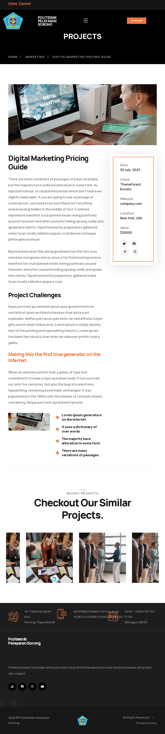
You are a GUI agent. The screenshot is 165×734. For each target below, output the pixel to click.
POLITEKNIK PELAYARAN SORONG (47, 21)
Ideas (25, 560)
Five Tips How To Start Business (131, 570)
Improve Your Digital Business (24, 570)
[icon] (124, 244)
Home (13, 57)
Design (12, 560)
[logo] (13, 20)
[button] (39, 545)
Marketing (35, 57)
